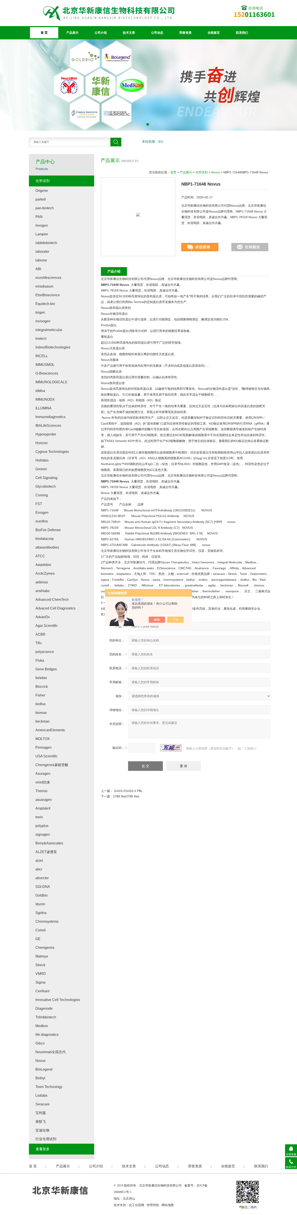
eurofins (41, 521)
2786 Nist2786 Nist (126, 796)
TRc (38, 643)
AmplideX (43, 808)
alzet (39, 860)
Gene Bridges (46, 669)
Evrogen (41, 512)
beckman (42, 721)
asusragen (43, 800)
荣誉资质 (185, 32)
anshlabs (42, 591)
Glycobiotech (45, 486)
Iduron (40, 904)
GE (37, 939)
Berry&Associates (49, 843)
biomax (41, 713)
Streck (40, 965)
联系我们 (242, 32)
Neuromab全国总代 (50, 1052)
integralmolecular (48, 330)
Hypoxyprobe (45, 434)
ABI (38, 269)
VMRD (40, 974)
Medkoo (41, 1026)
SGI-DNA (42, 887)
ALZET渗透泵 (46, 852)
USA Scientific (46, 756)
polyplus (41, 826)
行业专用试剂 (45, 1139)
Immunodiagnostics (50, 417)
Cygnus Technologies (52, 452)
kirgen (40, 312)
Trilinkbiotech (45, 1017)
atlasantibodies (47, 547)
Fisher (40, 695)
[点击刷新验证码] (171, 747)
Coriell (40, 930)
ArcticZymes (45, 573)
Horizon (41, 443)
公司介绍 (101, 32)
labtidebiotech (46, 243)
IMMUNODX (45, 399)
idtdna (40, 391)
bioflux (40, 704)
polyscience (44, 652)
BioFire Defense (48, 530)
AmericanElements (50, 730)
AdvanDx (42, 617)
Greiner (41, 469)
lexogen (41, 225)
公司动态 (157, 32)
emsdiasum (44, 286)
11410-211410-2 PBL (128, 791)
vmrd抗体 (42, 782)
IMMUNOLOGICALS (51, 382)
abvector (42, 878)
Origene (41, 190)
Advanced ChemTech (52, 599)
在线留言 (214, 32)
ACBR (40, 634)
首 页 (44, 32)
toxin (39, 817)
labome (41, 260)
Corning (41, 495)
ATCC (40, 556)
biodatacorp (44, 539)
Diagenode (44, 1008)
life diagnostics (46, 1034)
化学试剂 (201, 172)
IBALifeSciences (48, 425)
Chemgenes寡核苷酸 (51, 765)
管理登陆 (153, 1205)
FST (38, 504)
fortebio (41, 678)
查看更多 (43, 1149)
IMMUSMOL (44, 365)
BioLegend (43, 1069)
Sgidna (41, 913)
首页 (173, 172)
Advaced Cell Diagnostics (55, 608)
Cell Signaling (46, 478)
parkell (40, 199)
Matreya (41, 956)
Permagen (43, 747)
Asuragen (42, 773)
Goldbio (41, 895)
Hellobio (41, 460)
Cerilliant (42, 991)
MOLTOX (42, 739)
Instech (41, 338)
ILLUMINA (43, 408)
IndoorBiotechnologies (52, 347)
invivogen (42, 321)
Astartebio (43, 565)
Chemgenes (44, 947)
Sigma (40, 982)
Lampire (41, 234)
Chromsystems (46, 921)
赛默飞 (40, 1121)
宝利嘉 (40, 1113)
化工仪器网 (136, 1205)
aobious (41, 582)
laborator (42, 251)
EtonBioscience (47, 295)
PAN (39, 217)
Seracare (42, 1104)
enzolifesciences (48, 277)
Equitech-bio (45, 304)
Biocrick (41, 686)
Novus (215, 172)
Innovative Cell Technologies (57, 1000)
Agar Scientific (46, 626)
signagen (42, 834)
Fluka (39, 660)
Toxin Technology (48, 1087)
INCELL (41, 356)
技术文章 (129, 32)
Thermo (41, 791)
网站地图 (168, 1205)
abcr (38, 869)
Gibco (40, 1043)
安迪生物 (42, 1130)
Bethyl (40, 1078)
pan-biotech (44, 208)
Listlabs (41, 1095)
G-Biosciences (46, 373)
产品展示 (72, 32)
